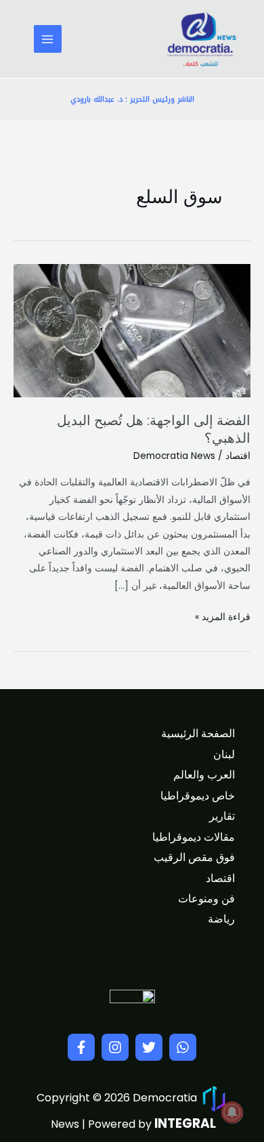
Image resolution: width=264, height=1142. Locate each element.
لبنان (224, 754)
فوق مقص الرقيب (194, 857)
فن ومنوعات (206, 898)
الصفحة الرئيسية (198, 733)
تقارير (222, 816)
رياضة (221, 919)
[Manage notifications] (232, 1112)
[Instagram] (115, 1047)
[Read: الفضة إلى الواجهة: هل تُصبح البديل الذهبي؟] (132, 330)
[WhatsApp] (182, 1047)
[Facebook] (81, 1047)
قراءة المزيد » (222, 616)
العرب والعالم (204, 775)
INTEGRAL (185, 1123)
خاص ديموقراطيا (197, 796)
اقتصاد (237, 455)
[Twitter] (148, 1047)
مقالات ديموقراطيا (193, 837)
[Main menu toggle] (48, 39)
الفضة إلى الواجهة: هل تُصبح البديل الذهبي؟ (153, 429)
